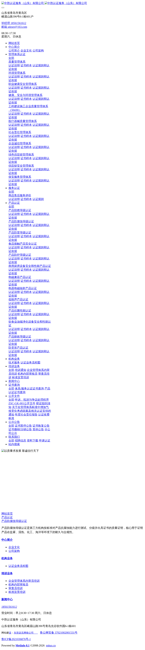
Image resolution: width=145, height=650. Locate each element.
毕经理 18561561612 (13, 23)
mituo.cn (51, 645)
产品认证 (7, 517)
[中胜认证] (72, 3)
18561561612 (9, 606)
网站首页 (14, 43)
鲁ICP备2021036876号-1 (16, 639)
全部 (11, 57)
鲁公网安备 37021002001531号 (58, 632)
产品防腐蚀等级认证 (14, 520)
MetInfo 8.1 (23, 645)
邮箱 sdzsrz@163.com (14, 26)
